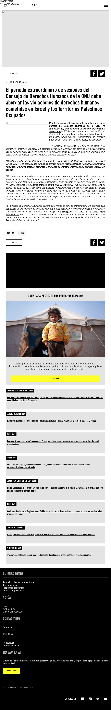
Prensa (21, 233)
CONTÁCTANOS (11, 618)
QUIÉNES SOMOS (13, 574)
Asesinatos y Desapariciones (20, 390)
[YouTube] (105, 698)
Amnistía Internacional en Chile (18, 582)
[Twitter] (98, 698)
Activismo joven (14, 548)
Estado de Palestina (16, 414)
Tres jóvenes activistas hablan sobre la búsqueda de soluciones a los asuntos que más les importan (49, 555)
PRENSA (8, 634)
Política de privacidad (13, 590)
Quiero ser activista (12, 611)
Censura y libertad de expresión (22, 481)
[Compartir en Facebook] (93, 73)
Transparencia (10, 585)
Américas (11, 434)
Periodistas (8, 642)
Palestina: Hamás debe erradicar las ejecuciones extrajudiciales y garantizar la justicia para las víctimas (51, 421)
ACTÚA (7, 597)
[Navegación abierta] (106, 5)
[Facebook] (83, 698)
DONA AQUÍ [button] (55, 378)
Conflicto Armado (15, 527)
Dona (5, 606)
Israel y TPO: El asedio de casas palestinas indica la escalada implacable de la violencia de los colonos (51, 534)
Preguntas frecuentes (13, 587)
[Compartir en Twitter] (101, 73)
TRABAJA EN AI (12, 670)
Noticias (10, 233)
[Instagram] (90, 698)
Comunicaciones (11, 645)
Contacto (7, 627)
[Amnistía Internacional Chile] (12, 5)
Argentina (11, 457)
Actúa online (9, 609)
